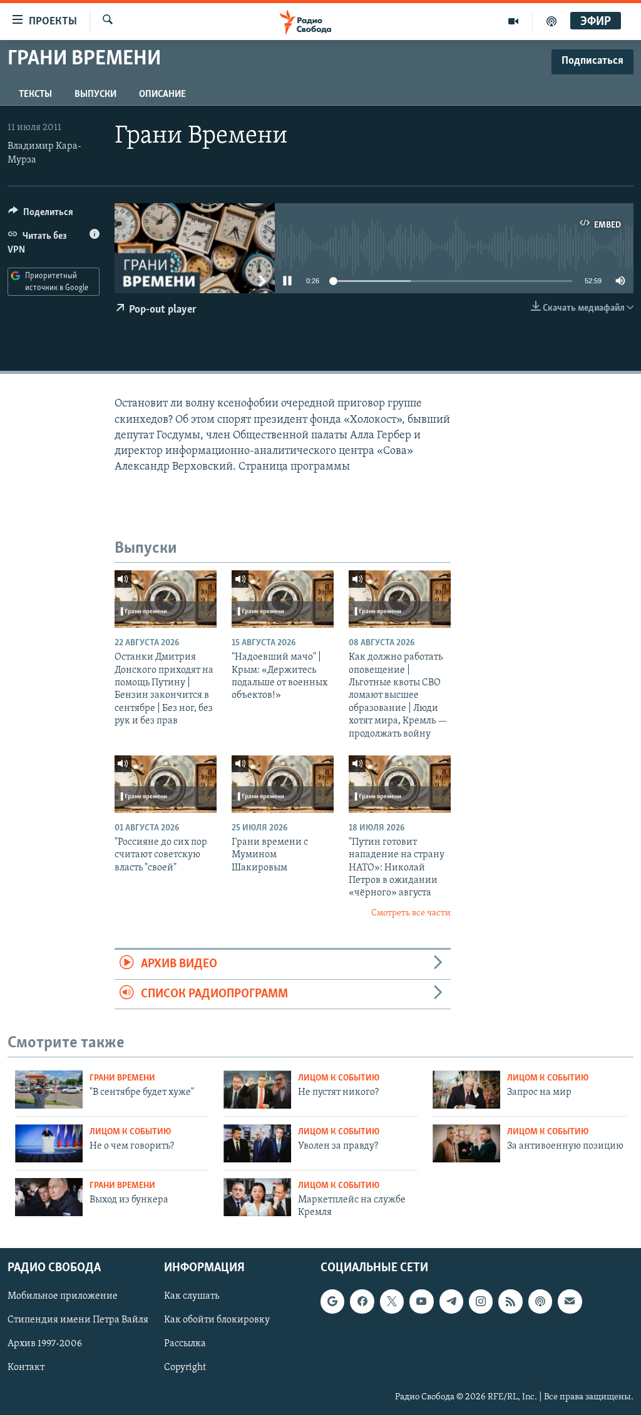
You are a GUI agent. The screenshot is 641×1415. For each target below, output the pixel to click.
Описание (162, 94)
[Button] (40, 215)
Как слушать (191, 1296)
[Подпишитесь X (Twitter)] (392, 1301)
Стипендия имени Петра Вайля (78, 1320)
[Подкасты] (540, 1301)
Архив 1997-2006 (45, 1344)
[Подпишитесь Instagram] (481, 1301)
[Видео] (514, 21)
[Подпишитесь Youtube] (421, 1301)
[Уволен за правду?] (257, 1143)
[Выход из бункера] (49, 1197)
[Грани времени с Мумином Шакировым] (283, 784)
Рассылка (185, 1344)
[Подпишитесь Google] (332, 1301)
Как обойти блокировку (217, 1320)
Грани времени (122, 1078)
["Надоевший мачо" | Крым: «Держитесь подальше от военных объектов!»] (283, 599)
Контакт (26, 1367)
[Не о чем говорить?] (49, 1143)
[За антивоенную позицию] (466, 1143)
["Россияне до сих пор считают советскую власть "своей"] (166, 784)
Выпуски (95, 94)
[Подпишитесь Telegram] (451, 1301)
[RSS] (510, 1301)
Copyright (185, 1367)
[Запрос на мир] (466, 1089)
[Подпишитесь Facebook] (362, 1301)
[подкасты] (551, 21)
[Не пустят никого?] (257, 1089)
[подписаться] (570, 1301)
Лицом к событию (338, 1078)
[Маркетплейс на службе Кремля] (257, 1197)
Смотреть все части (411, 913)
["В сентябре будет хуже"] (49, 1089)
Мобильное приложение (63, 1296)
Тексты (35, 94)
